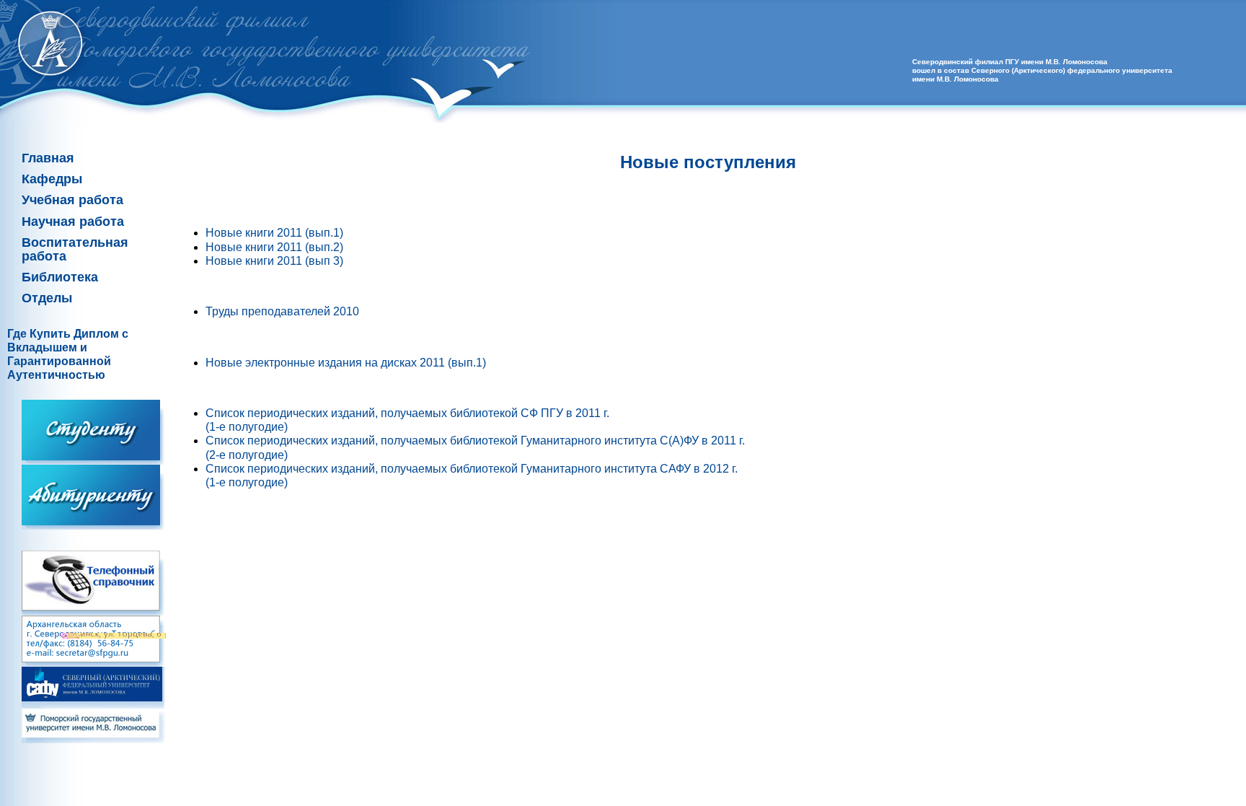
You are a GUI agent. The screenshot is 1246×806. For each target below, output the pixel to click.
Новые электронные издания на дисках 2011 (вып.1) (346, 362)
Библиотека (60, 277)
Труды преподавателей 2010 (282, 311)
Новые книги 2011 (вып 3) (274, 261)
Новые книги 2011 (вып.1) (274, 233)
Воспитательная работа (75, 249)
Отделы (47, 298)
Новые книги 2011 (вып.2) (274, 247)
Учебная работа (72, 200)
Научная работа (73, 221)
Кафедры (52, 179)
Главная (48, 158)
